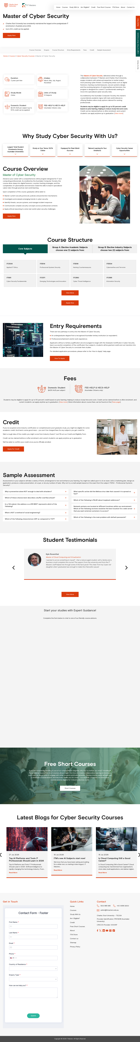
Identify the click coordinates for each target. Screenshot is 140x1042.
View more (119, 113)
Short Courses (70, 788)
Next (126, 568)
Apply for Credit (13, 449)
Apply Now (11, 35)
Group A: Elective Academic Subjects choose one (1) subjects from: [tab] (70, 248)
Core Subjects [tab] (25, 249)
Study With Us (74, 7)
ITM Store (115, 7)
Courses (65, 7)
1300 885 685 (105, 906)
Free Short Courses (104, 7)
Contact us (74, 938)
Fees (85, 50)
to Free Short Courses (138, 43)
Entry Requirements (73, 50)
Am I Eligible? (85, 7)
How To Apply (60, 358)
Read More (13, 872)
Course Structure (58, 50)
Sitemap (73, 942)
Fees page (116, 402)
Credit (93, 7)
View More (70, 293)
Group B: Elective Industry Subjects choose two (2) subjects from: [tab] (115, 248)
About (123, 7)
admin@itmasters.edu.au (110, 910)
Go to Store (138, 64)
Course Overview (35, 50)
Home (58, 7)
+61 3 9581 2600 (123, 906)
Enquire (46, 50)
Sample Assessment (104, 50)
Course (12, 56)
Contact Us (131, 7)
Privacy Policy (75, 947)
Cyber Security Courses (26, 56)
